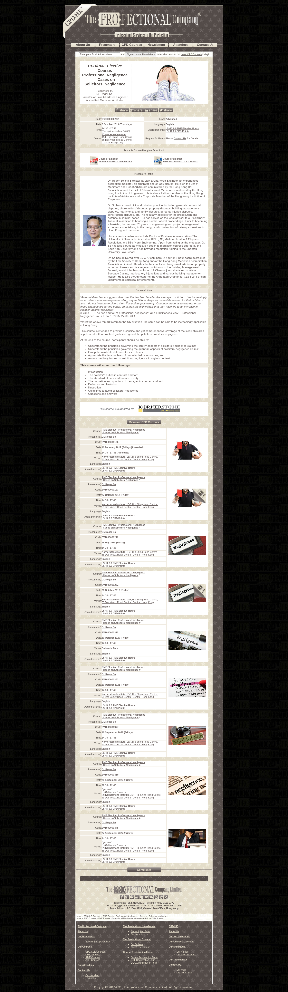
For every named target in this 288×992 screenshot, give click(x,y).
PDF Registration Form (143, 960)
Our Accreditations (179, 936)
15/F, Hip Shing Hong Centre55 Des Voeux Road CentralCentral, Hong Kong (117, 138)
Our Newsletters (139, 934)
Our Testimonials (178, 959)
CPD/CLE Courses (95, 951)
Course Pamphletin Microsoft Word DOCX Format (180, 160)
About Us (83, 931)
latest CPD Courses (191, 54)
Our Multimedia (177, 946)
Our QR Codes (184, 972)
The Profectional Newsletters (139, 926)
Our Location (92, 975)
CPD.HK (173, 926)
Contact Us (180, 138)
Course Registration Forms (138, 952)
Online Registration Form (144, 957)
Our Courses (85, 946)
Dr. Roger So (104, 93)
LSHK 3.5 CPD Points (177, 131)
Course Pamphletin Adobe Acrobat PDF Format (115, 160)
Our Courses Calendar (181, 941)
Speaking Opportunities (97, 941)
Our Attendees (86, 965)
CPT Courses (92, 954)
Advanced (171, 119)
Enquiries (90, 978)
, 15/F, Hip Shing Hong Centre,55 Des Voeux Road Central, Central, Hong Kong (130, 458)
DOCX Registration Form (144, 962)
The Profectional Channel (137, 939)
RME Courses (92, 957)
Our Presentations (140, 947)
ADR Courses (92, 960)
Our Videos (137, 944)
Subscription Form (140, 931)
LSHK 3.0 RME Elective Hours (182, 128)
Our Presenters (86, 936)
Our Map (181, 969)
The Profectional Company (92, 926)
